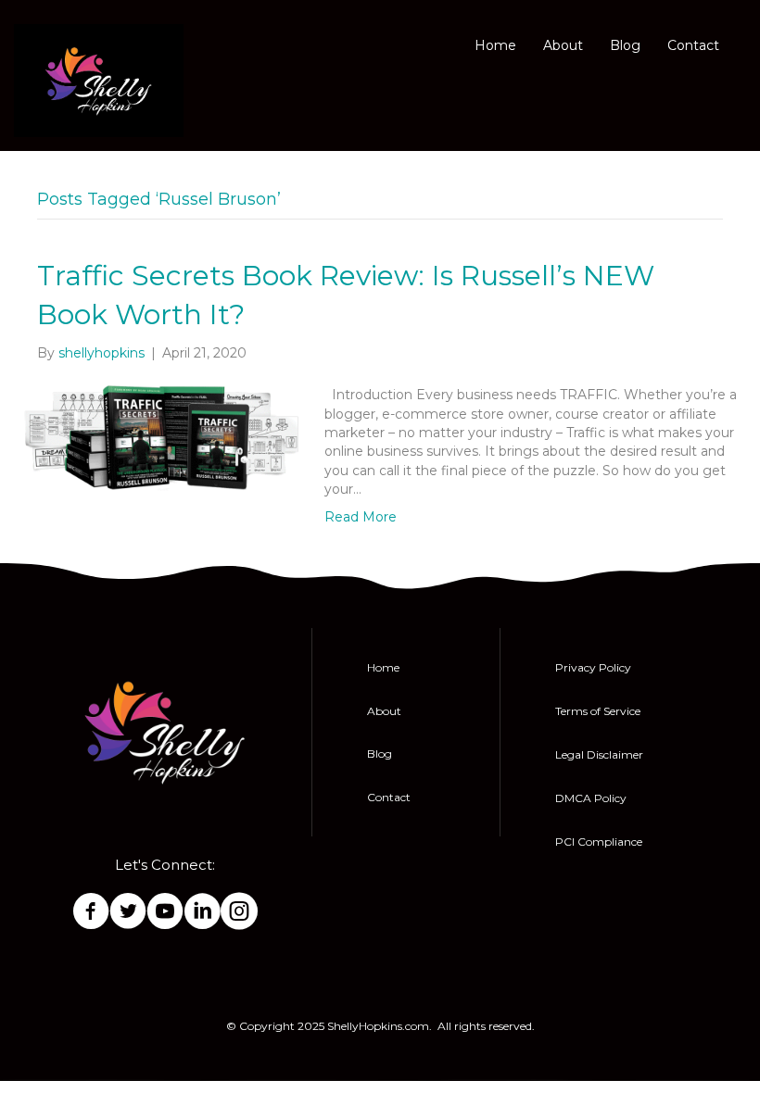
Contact (693, 45)
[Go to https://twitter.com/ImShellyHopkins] (127, 912)
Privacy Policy (593, 667)
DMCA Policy (591, 798)
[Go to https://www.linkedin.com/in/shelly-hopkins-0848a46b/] (202, 912)
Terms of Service (597, 711)
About (563, 45)
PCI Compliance (598, 841)
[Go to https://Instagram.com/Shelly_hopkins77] (239, 912)
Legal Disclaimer (599, 754)
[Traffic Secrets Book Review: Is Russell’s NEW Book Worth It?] (162, 437)
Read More (360, 517)
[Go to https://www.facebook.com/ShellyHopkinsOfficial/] (90, 912)
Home (495, 45)
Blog (625, 45)
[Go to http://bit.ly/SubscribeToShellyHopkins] (165, 912)
